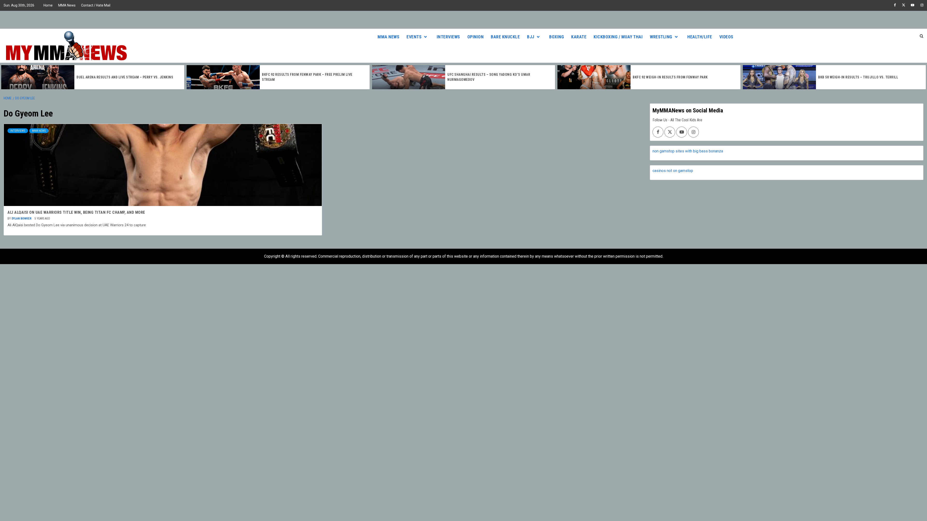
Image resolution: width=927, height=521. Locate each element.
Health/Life (699, 36)
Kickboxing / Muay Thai (618, 36)
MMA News (67, 5)
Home (48, 5)
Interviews (448, 36)
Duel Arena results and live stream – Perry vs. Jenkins (125, 77)
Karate (578, 36)
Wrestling (661, 36)
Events (414, 36)
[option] (92, 77)
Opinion (475, 36)
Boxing (556, 36)
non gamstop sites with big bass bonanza (688, 151)
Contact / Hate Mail (95, 5)
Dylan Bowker (22, 218)
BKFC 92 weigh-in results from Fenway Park (670, 77)
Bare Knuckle (505, 36)
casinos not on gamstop (673, 170)
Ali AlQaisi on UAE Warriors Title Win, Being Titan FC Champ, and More (76, 212)
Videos (726, 36)
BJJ (530, 36)
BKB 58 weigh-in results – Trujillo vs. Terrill (858, 77)
